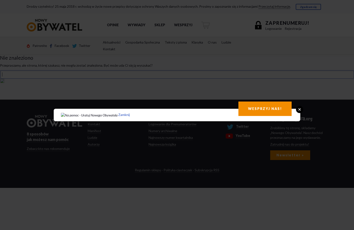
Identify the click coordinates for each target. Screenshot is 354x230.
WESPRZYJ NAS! (265, 109)
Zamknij (124, 115)
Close (299, 109)
